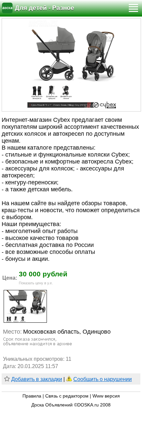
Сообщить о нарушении (102, 379)
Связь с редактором (67, 396)
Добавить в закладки (36, 379)
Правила (31, 396)
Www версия (106, 396)
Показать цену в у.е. (36, 283)
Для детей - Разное (44, 7)
